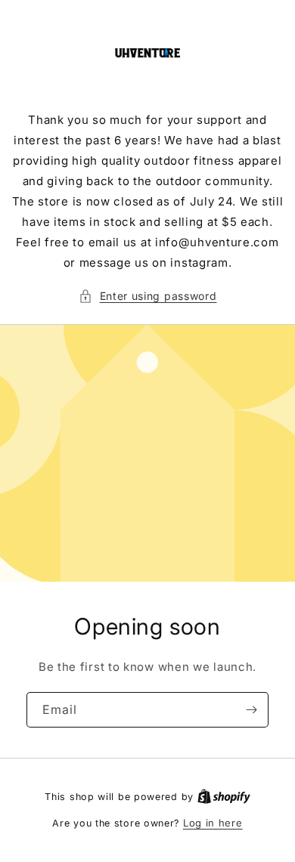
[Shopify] (223, 796)
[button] (148, 295)
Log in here (213, 823)
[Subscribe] (251, 710)
